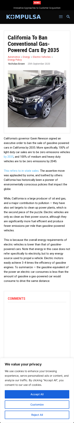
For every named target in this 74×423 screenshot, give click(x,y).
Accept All (37, 394)
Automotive (14, 57)
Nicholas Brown (16, 64)
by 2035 (8, 156)
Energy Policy (15, 60)
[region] (37, 390)
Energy (26, 57)
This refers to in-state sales (21, 170)
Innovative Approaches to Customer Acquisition (37, 8)
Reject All (37, 414)
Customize (37, 404)
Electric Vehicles (42, 57)
